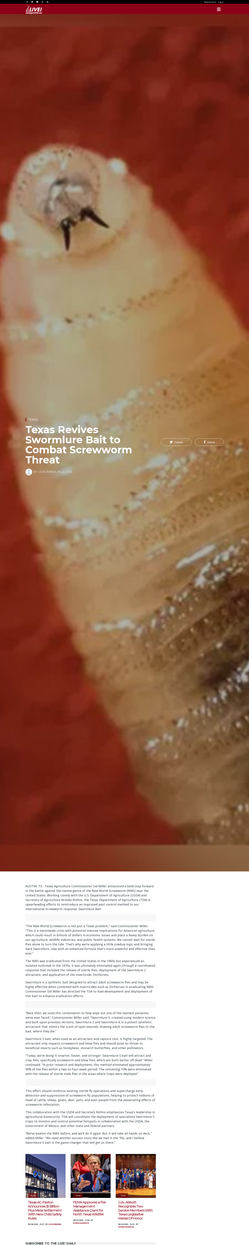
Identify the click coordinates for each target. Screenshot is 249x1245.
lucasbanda (54, 1224)
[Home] (33, 9)
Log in (221, 2)
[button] (176, 442)
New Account (210, 2)
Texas (33, 420)
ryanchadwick (81, 1223)
